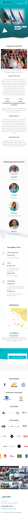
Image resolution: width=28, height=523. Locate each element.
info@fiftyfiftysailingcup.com (8, 508)
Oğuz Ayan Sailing (4, 512)
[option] (14, 18)
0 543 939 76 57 (7, 506)
